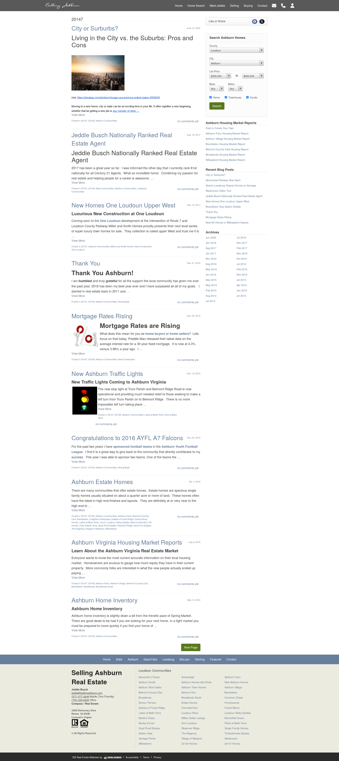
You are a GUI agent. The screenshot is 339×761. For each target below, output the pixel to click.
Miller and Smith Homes (122, 246)
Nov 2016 (211, 258)
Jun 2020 (211, 237)
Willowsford (111, 528)
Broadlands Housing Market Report (225, 154)
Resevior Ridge (125, 525)
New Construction (143, 246)
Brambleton (82, 519)
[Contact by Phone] (283, 5)
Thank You (86, 263)
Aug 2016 (211, 264)
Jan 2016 (211, 274)
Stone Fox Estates (142, 525)
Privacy (157, 757)
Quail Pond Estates (107, 525)
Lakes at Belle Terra (153, 414)
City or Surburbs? (95, 28)
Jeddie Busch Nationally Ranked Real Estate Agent (122, 138)
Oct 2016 (242, 258)
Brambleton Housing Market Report (225, 144)
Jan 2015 (242, 290)
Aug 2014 (211, 295)
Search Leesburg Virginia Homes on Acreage (231, 185)
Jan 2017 (211, 253)
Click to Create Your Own (220, 128)
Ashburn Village (118, 583)
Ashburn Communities (106, 120)
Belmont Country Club (137, 583)
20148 (91, 120)
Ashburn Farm (125, 515)
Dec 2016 (242, 253)
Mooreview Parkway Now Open (223, 180)
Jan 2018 (211, 242)
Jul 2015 (241, 280)
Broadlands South (104, 586)
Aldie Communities (105, 188)
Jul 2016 (241, 264)
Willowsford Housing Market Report (225, 160)
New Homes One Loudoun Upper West (123, 205)
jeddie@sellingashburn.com (87, 693)
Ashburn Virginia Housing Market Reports (127, 542)
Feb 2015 (211, 290)
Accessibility (132, 757)
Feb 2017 (242, 248)
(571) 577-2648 (80, 696)
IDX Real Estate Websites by (87, 757)
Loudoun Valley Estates (118, 522)
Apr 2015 (242, 285)
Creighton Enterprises (99, 519)
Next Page (190, 647)
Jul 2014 (241, 295)
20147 (84, 120)
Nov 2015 (242, 274)
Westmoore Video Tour (218, 190)
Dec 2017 (242, 242)
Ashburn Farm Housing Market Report (227, 133)
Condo (253, 97)
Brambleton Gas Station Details (223, 206)
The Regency (78, 528)
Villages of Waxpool (94, 528)
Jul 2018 (241, 237)
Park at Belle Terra (88, 525)
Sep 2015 (211, 280)
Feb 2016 (242, 269)
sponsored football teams (132, 446)
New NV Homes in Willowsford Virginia (227, 222)
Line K (103, 522)
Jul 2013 (210, 301)
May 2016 (211, 269)
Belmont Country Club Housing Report (227, 149)
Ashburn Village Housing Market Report (228, 138)
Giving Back (123, 301)
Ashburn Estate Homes (102, 481)
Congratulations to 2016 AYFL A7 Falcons (127, 437)
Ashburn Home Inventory (105, 600)
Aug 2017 (211, 248)
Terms (146, 757)
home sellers (179, 333)
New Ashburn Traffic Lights (107, 373)
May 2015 (211, 285)
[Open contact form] (274, 5)
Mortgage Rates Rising (102, 315)
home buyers (155, 333)
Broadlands (89, 586)
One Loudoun (110, 220)
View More (78, 115)
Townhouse (234, 97)
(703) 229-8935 (80, 700)
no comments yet (187, 121)
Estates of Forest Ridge (122, 519)
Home (216, 97)
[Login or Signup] (292, 5)
